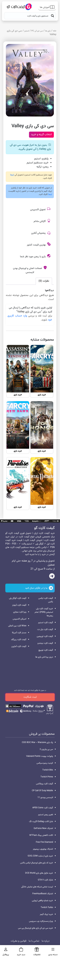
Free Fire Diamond (44, 842)
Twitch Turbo (47, 907)
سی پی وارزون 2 (46, 749)
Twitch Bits (47, 770)
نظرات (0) (43, 281)
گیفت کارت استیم (45, 622)
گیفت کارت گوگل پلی (17, 598)
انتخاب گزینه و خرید (41, 134)
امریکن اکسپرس (19, 619)
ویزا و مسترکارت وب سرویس (41, 921)
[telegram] (52, 576)
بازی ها (48, 30)
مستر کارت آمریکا (19, 632)
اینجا (12, 175)
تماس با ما (34, 941)
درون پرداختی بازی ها (44, 657)
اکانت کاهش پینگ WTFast (41, 835)
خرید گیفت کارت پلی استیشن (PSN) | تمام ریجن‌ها (44, 612)
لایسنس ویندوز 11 (45, 797)
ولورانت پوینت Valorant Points (39, 756)
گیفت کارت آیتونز (19, 605)
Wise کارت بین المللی (17, 625)
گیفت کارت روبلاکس (44, 783)
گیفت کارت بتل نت (45, 629)
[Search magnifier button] (52, 15)
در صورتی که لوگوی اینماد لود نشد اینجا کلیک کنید (30, 690)
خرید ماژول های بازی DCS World (39, 873)
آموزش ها (45, 7)
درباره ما (46, 941)
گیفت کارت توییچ (45, 650)
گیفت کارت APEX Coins (42, 807)
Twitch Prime (46, 777)
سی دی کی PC (37, 30)
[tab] (44, 281)
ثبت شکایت (30, 697)
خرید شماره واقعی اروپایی (42, 900)
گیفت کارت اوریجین (45, 636)
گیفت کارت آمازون (18, 646)
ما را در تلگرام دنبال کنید (36, 588)
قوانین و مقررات (18, 941)
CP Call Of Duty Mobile (42, 790)
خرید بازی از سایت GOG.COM (40, 856)
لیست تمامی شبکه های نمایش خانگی (37, 887)
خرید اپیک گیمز (46, 914)
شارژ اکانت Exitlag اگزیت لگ (41, 821)
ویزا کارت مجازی (19, 612)
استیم (26, 30)
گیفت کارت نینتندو (45, 643)
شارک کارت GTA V (45, 880)
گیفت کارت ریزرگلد (18, 639)
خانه (54, 30)
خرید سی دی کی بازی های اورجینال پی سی (35, 928)
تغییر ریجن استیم (45, 814)
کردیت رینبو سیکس (44, 763)
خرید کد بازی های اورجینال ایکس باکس (36, 862)
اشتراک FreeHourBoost (42, 893)
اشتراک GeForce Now (43, 828)
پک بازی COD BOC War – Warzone (37, 742)
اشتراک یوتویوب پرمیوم (43, 849)
